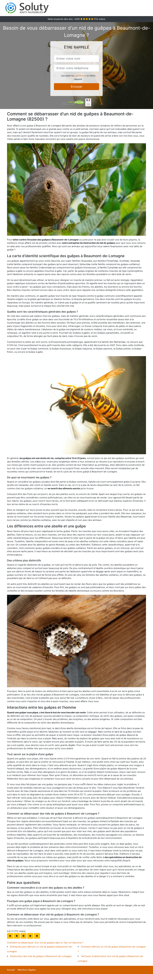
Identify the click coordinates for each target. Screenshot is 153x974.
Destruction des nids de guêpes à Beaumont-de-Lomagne (41, 956)
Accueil (11, 969)
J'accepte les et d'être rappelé (78, 77)
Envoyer (76, 86)
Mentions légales (27, 969)
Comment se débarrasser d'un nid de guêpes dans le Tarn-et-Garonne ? (45, 942)
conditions (80, 75)
